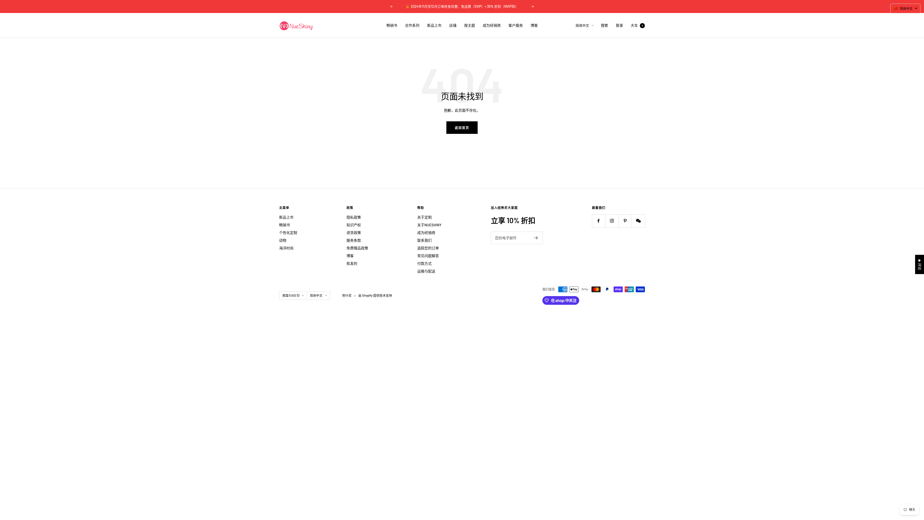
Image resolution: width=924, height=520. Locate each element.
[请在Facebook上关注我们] (598, 221)
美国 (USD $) (290, 295)
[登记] (536, 238)
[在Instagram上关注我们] (611, 221)
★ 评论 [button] (920, 264)
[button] (905, 8)
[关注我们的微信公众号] (638, 221)
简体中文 (582, 25)
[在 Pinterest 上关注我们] (625, 221)
